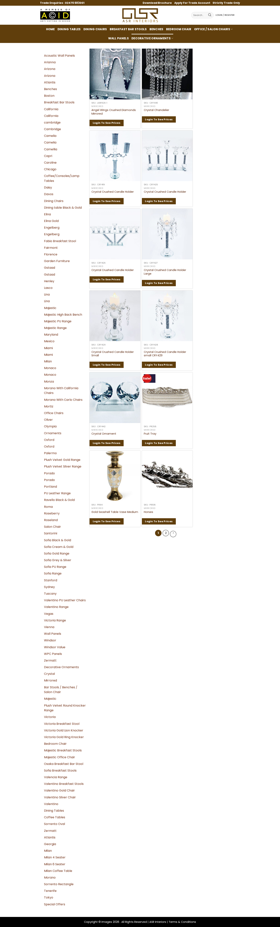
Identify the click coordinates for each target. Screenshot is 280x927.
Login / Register (225, 15)
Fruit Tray (150, 434)
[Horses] (167, 476)
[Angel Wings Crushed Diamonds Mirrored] (115, 74)
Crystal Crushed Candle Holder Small (112, 353)
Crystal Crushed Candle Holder (112, 192)
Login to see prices (106, 123)
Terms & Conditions (182, 922)
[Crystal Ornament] (115, 397)
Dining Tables (69, 29)
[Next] (173, 534)
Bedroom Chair (178, 29)
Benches (156, 29)
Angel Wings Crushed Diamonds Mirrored (113, 111)
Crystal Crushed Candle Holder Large (165, 271)
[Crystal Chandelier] (167, 74)
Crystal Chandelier (156, 110)
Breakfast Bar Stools (128, 29)
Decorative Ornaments (151, 38)
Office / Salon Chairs (212, 29)
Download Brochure (157, 3)
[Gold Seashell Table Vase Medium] (115, 476)
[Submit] (209, 15)
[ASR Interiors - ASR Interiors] (140, 15)
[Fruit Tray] (167, 397)
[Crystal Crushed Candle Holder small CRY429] (167, 316)
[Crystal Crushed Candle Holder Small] (115, 316)
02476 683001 (74, 3)
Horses (148, 512)
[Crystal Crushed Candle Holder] (115, 156)
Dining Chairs (95, 29)
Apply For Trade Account (192, 3)
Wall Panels (118, 38)
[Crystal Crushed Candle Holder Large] (167, 234)
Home (50, 29)
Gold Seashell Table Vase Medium (114, 512)
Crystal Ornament (103, 434)
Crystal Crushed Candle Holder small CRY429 (165, 353)
